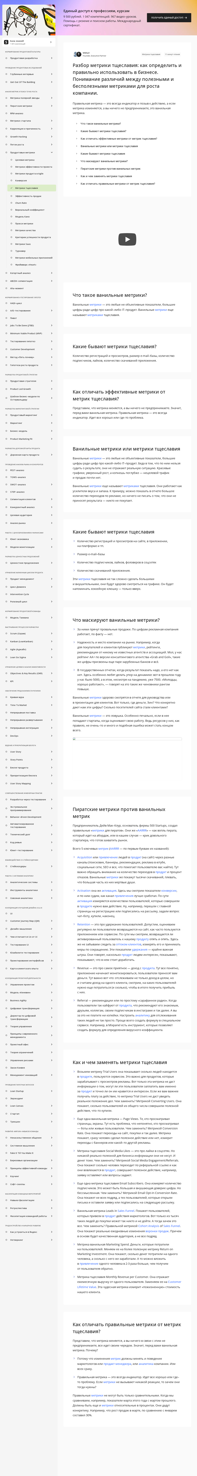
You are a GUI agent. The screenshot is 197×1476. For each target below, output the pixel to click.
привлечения (124, 896)
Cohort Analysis (148, 1226)
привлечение (108, 857)
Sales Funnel (126, 1211)
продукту (142, 939)
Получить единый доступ (167, 17)
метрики (96, 304)
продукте (86, 906)
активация (109, 891)
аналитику (142, 1015)
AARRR (142, 830)
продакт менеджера (117, 1364)
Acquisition (84, 857)
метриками (95, 315)
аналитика (146, 1364)
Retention (83, 924)
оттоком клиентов (128, 944)
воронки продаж (157, 1231)
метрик (103, 849)
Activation (84, 891)
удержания (139, 949)
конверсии (169, 891)
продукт (136, 857)
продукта (148, 968)
